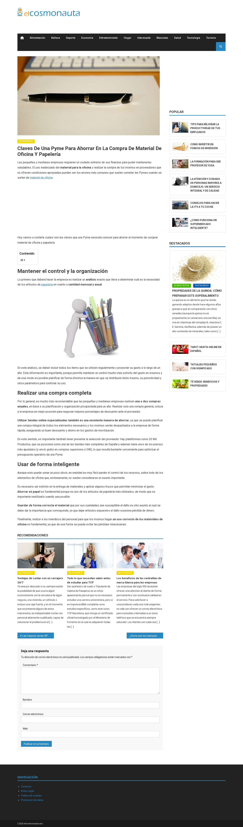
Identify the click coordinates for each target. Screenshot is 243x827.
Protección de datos (32, 800)
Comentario (30, 665)
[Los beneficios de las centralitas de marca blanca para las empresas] (140, 555)
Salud (177, 37)
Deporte (70, 37)
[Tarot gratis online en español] (180, 349)
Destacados (179, 243)
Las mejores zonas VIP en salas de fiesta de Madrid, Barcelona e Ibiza (38, 635)
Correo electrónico (33, 714)
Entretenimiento (108, 37)
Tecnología (193, 37)
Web (25, 728)
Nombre (27, 699)
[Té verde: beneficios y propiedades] (180, 383)
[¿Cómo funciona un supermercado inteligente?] (180, 222)
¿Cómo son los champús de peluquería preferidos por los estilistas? (146, 635)
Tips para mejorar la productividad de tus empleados (205, 128)
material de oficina (41, 177)
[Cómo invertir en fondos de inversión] (180, 146)
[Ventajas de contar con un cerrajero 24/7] (40, 555)
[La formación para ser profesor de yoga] (180, 163)
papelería (47, 284)
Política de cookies (31, 795)
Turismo (211, 37)
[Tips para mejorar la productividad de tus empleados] (180, 127)
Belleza (55, 37)
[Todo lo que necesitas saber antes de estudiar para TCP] (90, 555)
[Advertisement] (161, 13)
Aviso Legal (27, 791)
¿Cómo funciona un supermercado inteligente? (203, 224)
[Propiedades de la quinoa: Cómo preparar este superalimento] (197, 267)
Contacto (26, 786)
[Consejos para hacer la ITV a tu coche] (180, 205)
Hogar (127, 37)
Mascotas (162, 37)
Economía (87, 37)
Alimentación (37, 37)
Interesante (143, 37)
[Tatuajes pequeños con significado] (180, 366)
